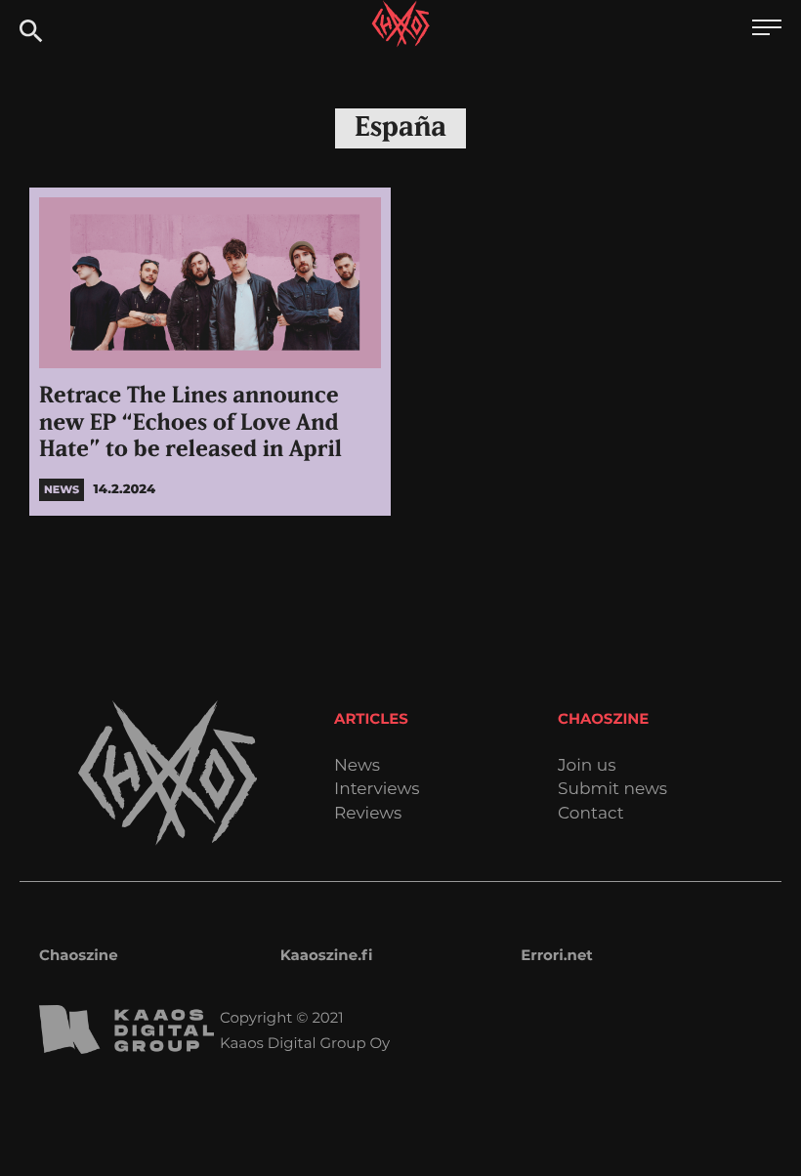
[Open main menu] (766, 30)
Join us (586, 766)
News (357, 766)
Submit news (612, 789)
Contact (591, 814)
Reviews (367, 814)
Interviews (377, 789)
